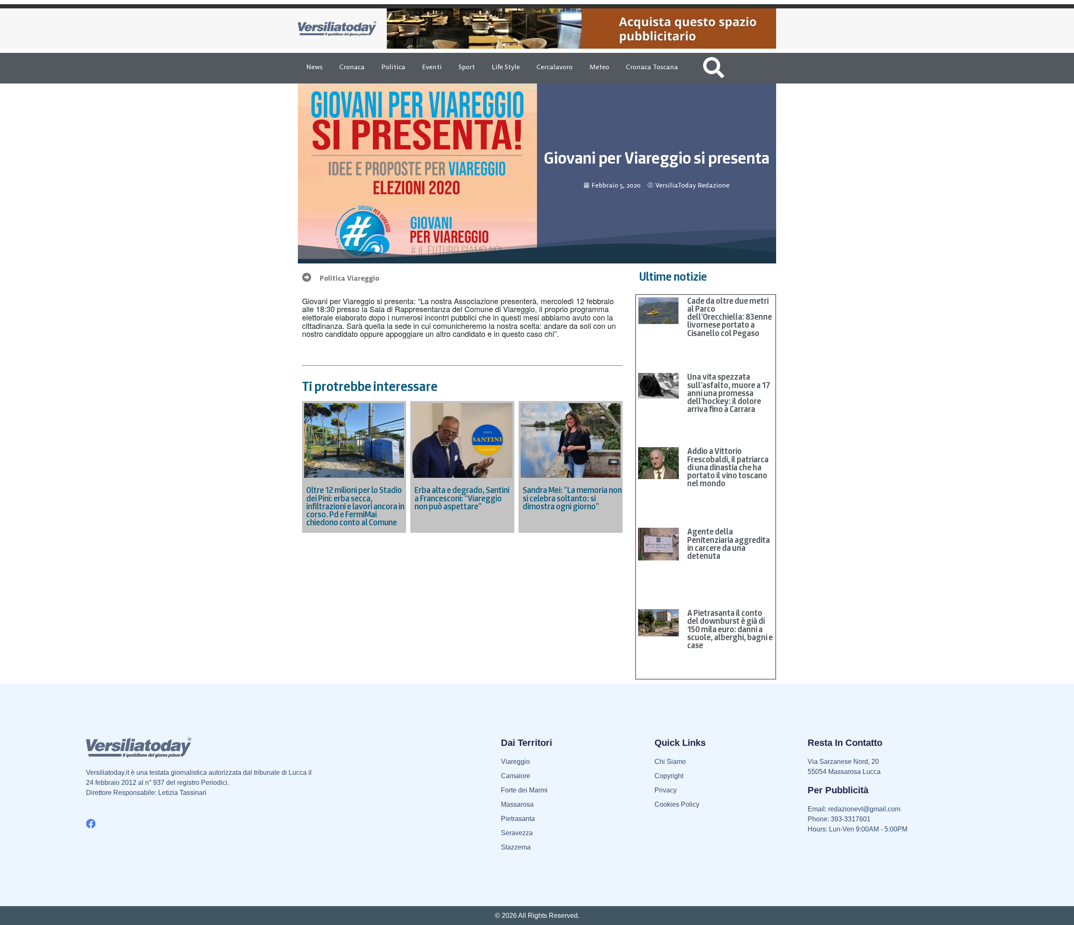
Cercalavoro (555, 67)
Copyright (668, 775)
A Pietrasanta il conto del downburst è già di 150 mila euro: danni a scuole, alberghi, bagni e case (730, 629)
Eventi (432, 67)
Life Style (506, 67)
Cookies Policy (676, 804)
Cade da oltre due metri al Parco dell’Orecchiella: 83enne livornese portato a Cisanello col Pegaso (729, 317)
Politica (393, 67)
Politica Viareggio (349, 278)
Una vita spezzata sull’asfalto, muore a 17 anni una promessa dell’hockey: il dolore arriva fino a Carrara (728, 392)
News (314, 67)
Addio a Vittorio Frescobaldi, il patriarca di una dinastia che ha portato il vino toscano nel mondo (728, 467)
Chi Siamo (670, 761)
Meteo (599, 67)
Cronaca (352, 67)
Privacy (665, 790)
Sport (467, 67)
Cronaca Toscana (652, 67)
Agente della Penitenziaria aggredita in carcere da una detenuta (728, 543)
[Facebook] (91, 824)
